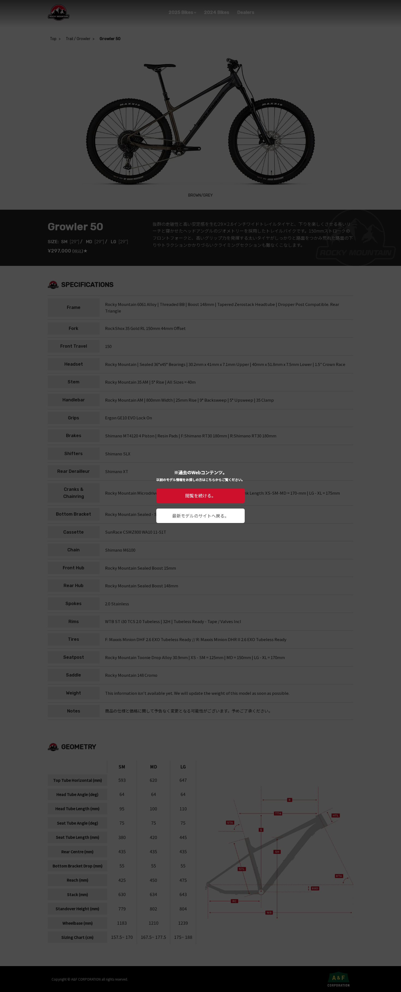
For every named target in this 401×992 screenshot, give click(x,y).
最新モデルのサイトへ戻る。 (200, 515)
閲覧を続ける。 (200, 495)
